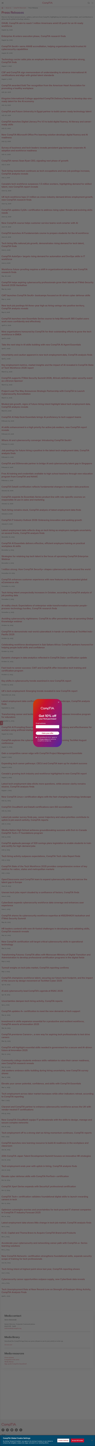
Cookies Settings (63, 1440)
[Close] (92, 1440)
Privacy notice (44, 739)
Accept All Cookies (77, 1440)
